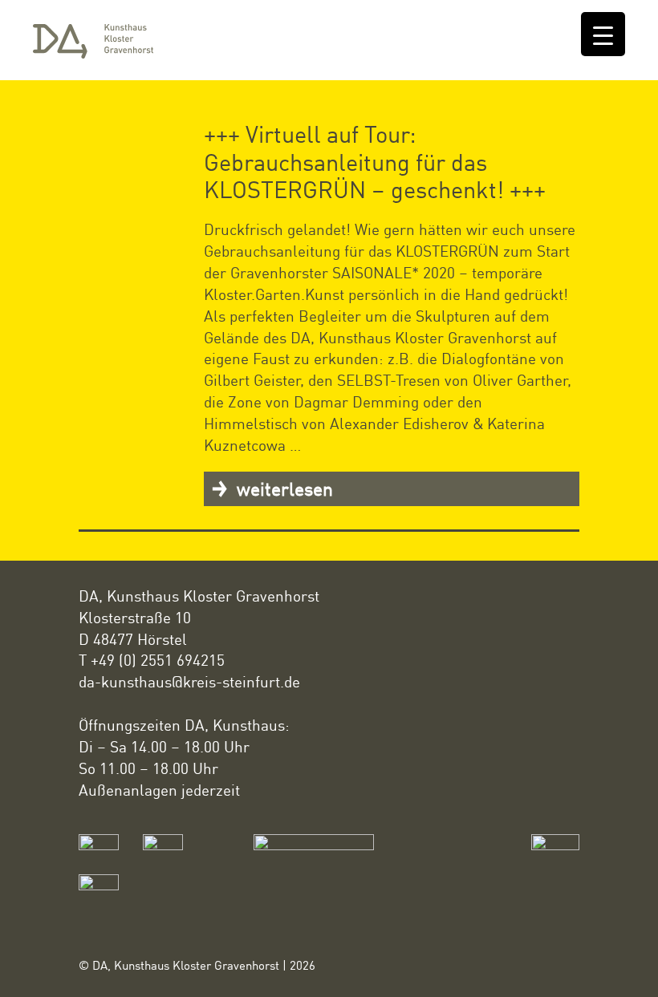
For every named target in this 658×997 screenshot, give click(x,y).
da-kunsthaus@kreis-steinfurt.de (189, 681)
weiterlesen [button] (282, 488)
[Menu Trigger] (603, 34)
